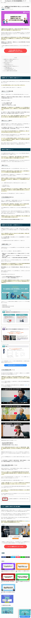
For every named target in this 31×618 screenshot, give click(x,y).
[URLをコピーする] (27, 557)
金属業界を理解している (8, 67)
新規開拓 (3, 9)
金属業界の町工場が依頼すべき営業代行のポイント (11, 66)
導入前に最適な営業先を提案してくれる (10, 69)
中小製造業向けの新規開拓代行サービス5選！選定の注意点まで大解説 (18, 499)
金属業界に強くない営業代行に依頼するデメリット (11, 59)
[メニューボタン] (1, 1)
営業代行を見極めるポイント (8, 62)
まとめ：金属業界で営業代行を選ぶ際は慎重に (10, 70)
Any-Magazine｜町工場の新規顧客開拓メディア (15, 0)
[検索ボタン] (30, 1)
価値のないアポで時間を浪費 (9, 60)
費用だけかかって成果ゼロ (8, 61)
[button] (3, 557)
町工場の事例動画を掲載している (9, 68)
